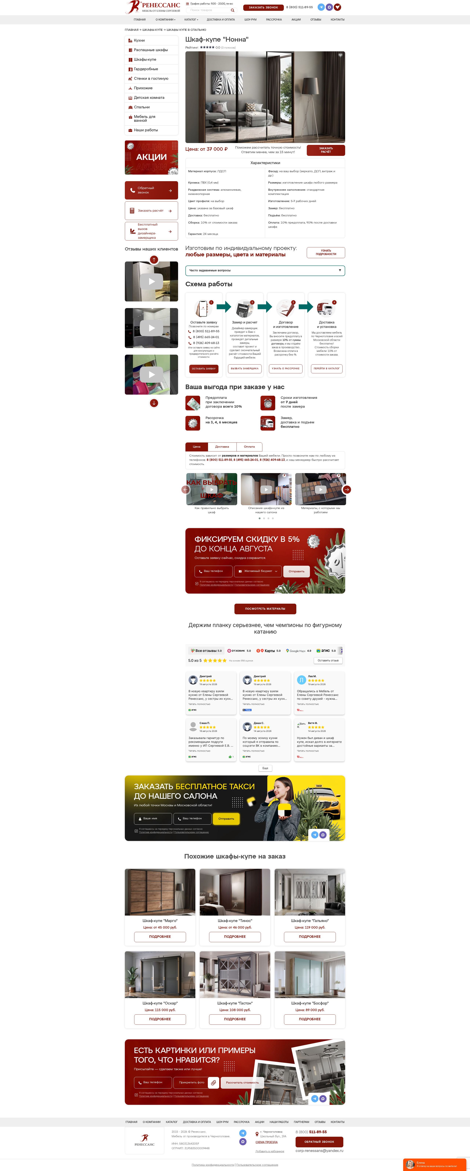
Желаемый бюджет (258, 571)
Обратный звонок (319, 1142)
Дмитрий (260, 676)
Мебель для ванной (144, 118)
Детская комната (149, 98)
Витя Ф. (313, 722)
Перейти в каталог (327, 369)
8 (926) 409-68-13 (299, 12)
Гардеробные (146, 69)
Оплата (249, 446)
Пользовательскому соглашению (252, 585)
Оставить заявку (204, 369)
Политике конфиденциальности (216, 585)
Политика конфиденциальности (213, 1165)
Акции (296, 20)
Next (154, 403)
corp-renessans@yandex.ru (319, 1151)
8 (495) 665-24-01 (299, 2)
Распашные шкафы (151, 50)
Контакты (337, 20)
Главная (140, 20)
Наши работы (146, 130)
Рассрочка (274, 20)
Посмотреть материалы (265, 609)
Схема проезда (267, 1142)
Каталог (190, 20)
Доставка (222, 446)
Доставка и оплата (221, 20)
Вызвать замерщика (245, 369)
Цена (196, 446)
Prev (154, 259)
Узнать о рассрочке (285, 369)
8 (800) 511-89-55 (299, 7)
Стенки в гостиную (151, 78)
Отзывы (315, 20)
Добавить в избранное (270, 1151)
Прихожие (143, 88)
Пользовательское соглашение (257, 1165)
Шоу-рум (250, 20)
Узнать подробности (326, 253)
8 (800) (311, 1132)
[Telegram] (321, 7)
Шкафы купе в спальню (186, 30)
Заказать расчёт (326, 150)
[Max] (329, 7)
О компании (164, 20)
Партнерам (301, 1122)
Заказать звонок (263, 7)
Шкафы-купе (152, 30)
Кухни (139, 40)
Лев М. (312, 676)
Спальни (142, 107)
